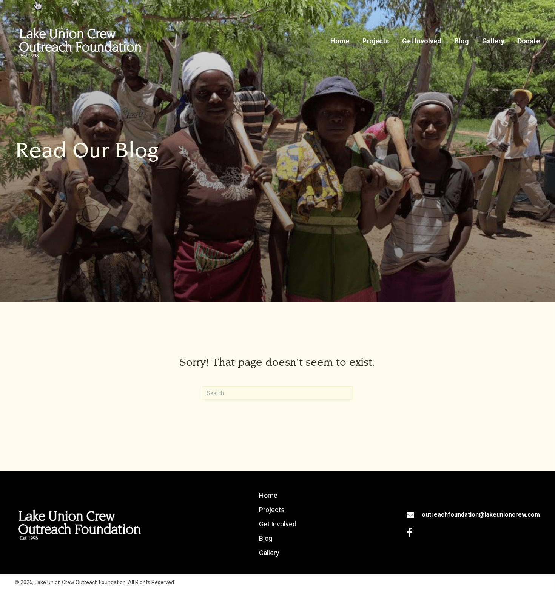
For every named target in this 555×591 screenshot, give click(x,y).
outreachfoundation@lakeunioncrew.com (481, 514)
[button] (409, 532)
